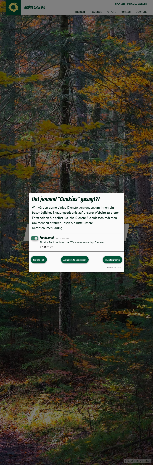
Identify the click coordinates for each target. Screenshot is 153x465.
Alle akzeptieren (112, 259)
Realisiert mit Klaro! (114, 268)
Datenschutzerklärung (47, 228)
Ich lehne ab (38, 259)
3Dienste (46, 247)
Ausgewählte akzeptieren (74, 259)
